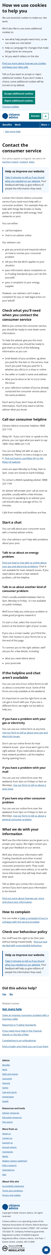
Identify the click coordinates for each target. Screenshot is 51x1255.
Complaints (7, 1151)
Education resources (12, 1117)
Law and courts (9, 1092)
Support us (7, 1142)
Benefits (7, 124)
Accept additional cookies (18, 93)
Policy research (9, 1165)
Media (5, 1156)
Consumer (7, 1078)
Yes (4, 994)
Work (18, 124)
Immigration (8, 1096)
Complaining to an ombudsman (19, 1040)
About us (6, 1133)
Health (5, 1101)
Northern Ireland (10, 162)
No (11, 994)
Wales (32, 162)
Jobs (4, 1174)
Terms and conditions (12, 1190)
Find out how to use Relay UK (20, 458)
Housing (6, 1083)
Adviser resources (10, 1113)
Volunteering (8, 1170)
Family (5, 1087)
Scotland (24, 162)
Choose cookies (10, 106)
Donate (35, 115)
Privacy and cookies (11, 1195)
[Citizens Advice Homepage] (11, 116)
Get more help (13, 131)
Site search (7, 1122)
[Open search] (45, 116)
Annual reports (9, 1147)
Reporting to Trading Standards (19, 1024)
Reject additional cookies (19, 100)
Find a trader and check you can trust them (25, 1046)
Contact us (7, 1138)
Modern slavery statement (14, 1161)
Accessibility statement (13, 1186)
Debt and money (10, 1074)
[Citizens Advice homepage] (11, 1207)
